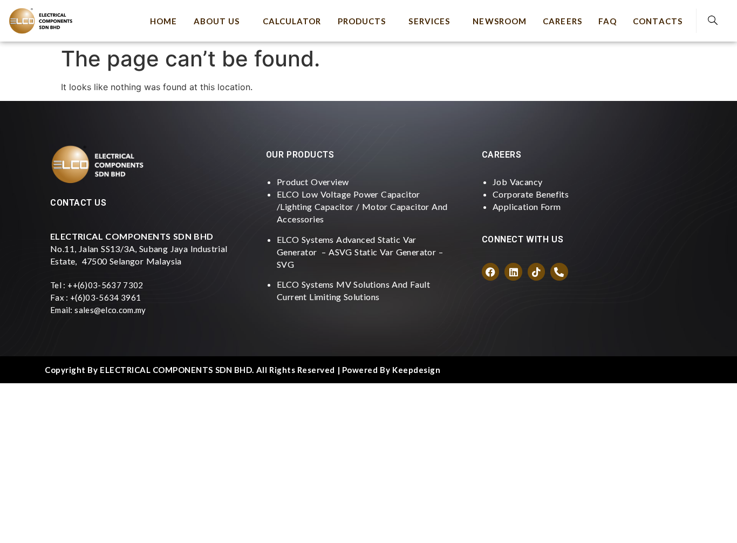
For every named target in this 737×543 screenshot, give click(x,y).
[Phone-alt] (559, 271)
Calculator (292, 21)
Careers (562, 21)
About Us (217, 21)
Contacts (658, 21)
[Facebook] (490, 271)
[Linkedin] (513, 271)
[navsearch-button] (713, 20)
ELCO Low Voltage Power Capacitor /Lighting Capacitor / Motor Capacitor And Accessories (362, 206)
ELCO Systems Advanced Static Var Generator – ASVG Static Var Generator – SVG (360, 251)
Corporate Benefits (531, 194)
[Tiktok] (536, 271)
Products (362, 21)
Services (429, 21)
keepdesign (416, 370)
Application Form (527, 206)
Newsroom (500, 21)
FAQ (607, 21)
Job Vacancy (517, 182)
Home (163, 21)
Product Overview (313, 182)
